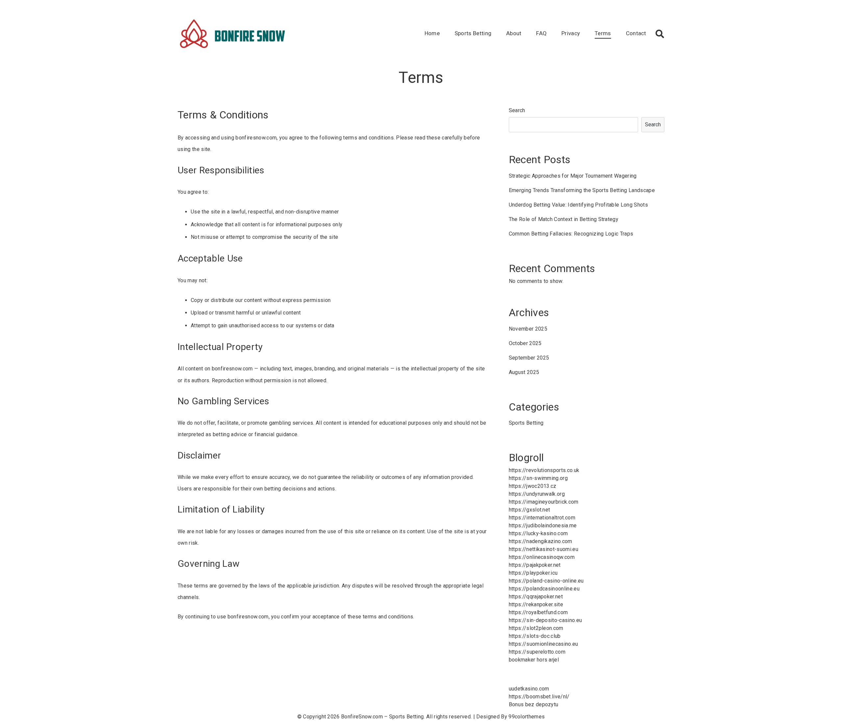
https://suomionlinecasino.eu (543, 644)
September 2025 (529, 358)
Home (432, 33)
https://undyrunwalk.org (537, 494)
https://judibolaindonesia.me (543, 525)
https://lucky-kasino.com (538, 533)
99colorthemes (526, 716)
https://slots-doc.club (535, 636)
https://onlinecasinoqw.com (542, 557)
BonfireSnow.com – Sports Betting (382, 716)
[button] (659, 33)
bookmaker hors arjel (534, 660)
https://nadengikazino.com (540, 541)
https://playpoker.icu (533, 573)
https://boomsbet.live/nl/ (539, 696)
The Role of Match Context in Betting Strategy (563, 219)
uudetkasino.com (529, 689)
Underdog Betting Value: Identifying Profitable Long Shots (578, 205)
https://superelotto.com (537, 652)
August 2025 (524, 372)
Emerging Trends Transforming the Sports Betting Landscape (582, 190)
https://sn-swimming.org (538, 478)
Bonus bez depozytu (533, 704)
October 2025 (525, 343)
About (514, 33)
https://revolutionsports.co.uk (544, 470)
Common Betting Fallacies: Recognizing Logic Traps (571, 234)
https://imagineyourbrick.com (544, 502)
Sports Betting (473, 33)
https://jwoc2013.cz (533, 486)
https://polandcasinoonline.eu (544, 589)
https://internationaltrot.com (542, 517)
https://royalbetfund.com (538, 612)
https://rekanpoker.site (536, 604)
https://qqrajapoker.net (536, 596)
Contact (636, 33)
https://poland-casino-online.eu (546, 581)
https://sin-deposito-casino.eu (545, 620)
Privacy (570, 33)
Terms (603, 33)
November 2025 (528, 329)
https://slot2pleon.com (536, 628)
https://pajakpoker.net (535, 565)
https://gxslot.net (529, 510)
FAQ (541, 33)
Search (517, 110)
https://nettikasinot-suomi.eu (543, 549)
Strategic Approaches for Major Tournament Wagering (573, 176)
